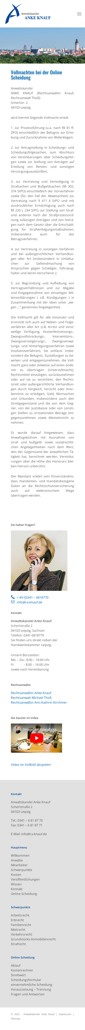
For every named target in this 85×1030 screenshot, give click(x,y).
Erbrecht (17, 920)
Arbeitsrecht (20, 915)
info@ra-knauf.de (29, 602)
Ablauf (15, 965)
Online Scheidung (24, 894)
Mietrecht (18, 929)
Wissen (16, 884)
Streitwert (18, 975)
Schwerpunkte (21, 870)
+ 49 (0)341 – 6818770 (32, 597)
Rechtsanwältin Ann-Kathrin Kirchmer (39, 702)
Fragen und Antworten (27, 994)
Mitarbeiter (19, 865)
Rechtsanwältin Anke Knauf (31, 693)
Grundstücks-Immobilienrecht (33, 939)
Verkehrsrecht (21, 934)
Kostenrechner (22, 970)
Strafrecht (18, 944)
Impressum (65, 1014)
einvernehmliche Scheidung (31, 984)
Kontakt (17, 889)
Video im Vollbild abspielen (31, 764)
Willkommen (20, 855)
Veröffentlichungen (25, 879)
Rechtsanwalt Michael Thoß (31, 697)
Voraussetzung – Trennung (31, 989)
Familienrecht (21, 925)
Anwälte (17, 860)
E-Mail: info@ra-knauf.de (29, 834)
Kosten (16, 874)
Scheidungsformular (26, 980)
